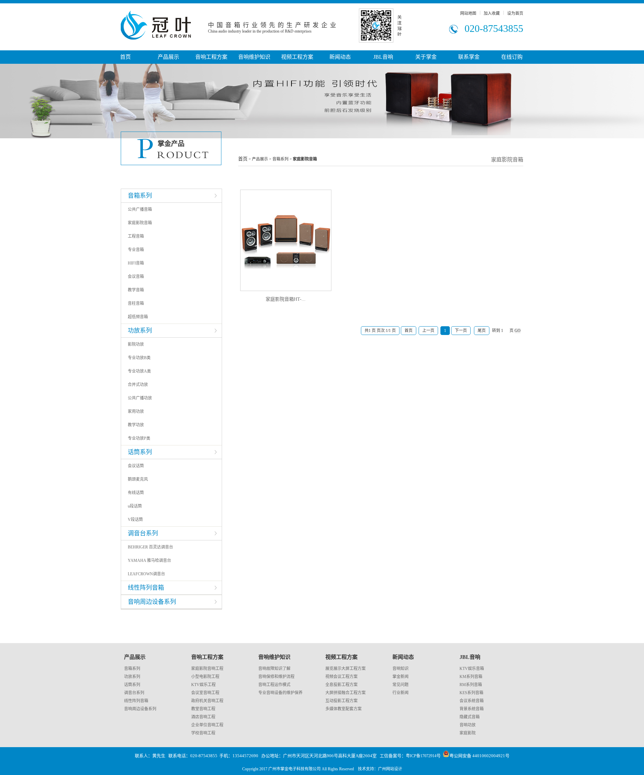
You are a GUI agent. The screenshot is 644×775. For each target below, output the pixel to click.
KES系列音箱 (471, 692)
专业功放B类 (139, 357)
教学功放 (136, 425)
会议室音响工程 (205, 692)
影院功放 (136, 344)
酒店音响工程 (203, 717)
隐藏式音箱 (470, 717)
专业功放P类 (139, 438)
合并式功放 (138, 384)
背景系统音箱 (472, 709)
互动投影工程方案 (341, 700)
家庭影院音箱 (140, 223)
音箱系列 (132, 668)
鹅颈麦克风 (138, 479)
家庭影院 (468, 733)
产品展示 (168, 57)
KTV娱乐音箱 (472, 668)
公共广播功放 (140, 398)
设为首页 (515, 13)
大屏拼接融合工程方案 (345, 692)
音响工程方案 (211, 57)
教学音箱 (136, 290)
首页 (125, 57)
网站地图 (468, 13)
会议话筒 (136, 466)
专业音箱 (136, 249)
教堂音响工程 (203, 709)
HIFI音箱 (136, 263)
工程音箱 (136, 236)
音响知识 (400, 668)
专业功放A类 (139, 371)
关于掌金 (426, 57)
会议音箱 (136, 276)
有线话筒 (136, 492)
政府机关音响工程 (207, 700)
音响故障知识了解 (274, 668)
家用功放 (136, 411)
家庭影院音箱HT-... (286, 299)
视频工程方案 (297, 57)
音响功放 (468, 725)
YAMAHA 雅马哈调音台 (149, 560)
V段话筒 (135, 519)
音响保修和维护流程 (276, 676)
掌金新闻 (400, 676)
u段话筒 (135, 506)
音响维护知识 (254, 57)
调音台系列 (134, 692)
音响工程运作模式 (274, 684)
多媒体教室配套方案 (343, 709)
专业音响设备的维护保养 (280, 692)
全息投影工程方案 (341, 684)
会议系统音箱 (472, 700)
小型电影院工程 (205, 676)
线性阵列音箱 (136, 700)
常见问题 (400, 684)
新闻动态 (340, 57)
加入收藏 (492, 13)
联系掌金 (469, 57)
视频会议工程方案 (341, 676)
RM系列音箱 (471, 684)
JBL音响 (383, 57)
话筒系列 (132, 684)
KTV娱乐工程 (203, 684)
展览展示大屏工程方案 (345, 668)
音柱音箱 (136, 303)
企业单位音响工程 (207, 725)
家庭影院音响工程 (207, 668)
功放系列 (132, 676)
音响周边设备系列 (140, 709)
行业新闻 (400, 692)
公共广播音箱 (140, 209)
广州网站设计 (390, 769)
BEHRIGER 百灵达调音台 (150, 547)
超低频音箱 (138, 316)
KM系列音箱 (471, 676)
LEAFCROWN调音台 (146, 574)
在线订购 (512, 57)
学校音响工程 (203, 733)
